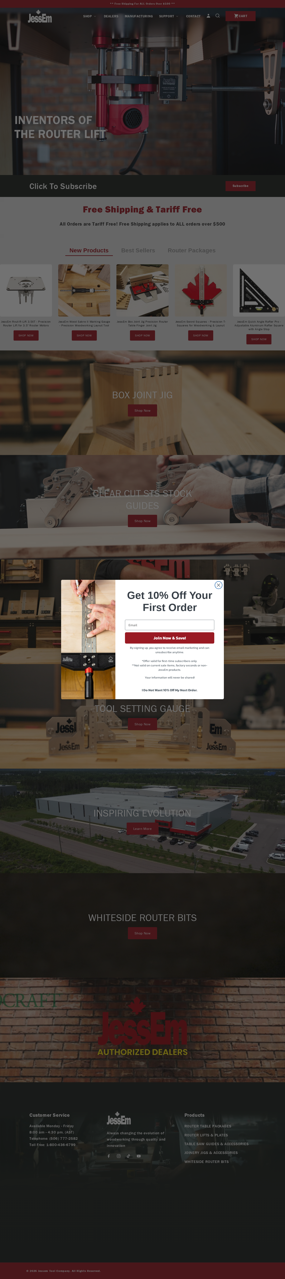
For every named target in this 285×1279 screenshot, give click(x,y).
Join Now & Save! (170, 638)
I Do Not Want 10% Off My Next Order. (169, 690)
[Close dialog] (218, 585)
